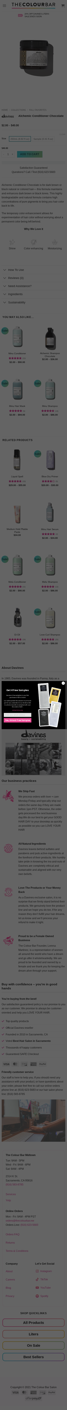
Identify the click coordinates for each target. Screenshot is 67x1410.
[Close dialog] (63, 683)
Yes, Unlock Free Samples (17, 720)
